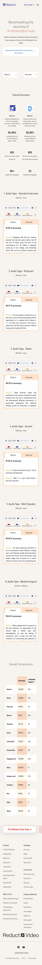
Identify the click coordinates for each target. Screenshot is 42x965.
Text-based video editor (9, 876)
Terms (23, 958)
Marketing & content (10, 914)
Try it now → (29, 4)
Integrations (7, 854)
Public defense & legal (10, 899)
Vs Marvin (27, 916)
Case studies (28, 858)
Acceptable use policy (12, 958)
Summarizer (7, 883)
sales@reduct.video (21, 953)
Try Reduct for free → (20, 829)
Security (26, 883)
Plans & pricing (29, 874)
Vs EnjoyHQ (27, 920)
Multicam (6, 858)
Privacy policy (32, 958)
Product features (9, 850)
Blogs (25, 854)
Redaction (6, 862)
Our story (27, 850)
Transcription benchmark (28, 925)
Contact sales (28, 887)
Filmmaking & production (7, 908)
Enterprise (27, 878)
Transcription (7, 871)
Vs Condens (28, 911)
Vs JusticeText (28, 899)
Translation (7, 867)
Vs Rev (26, 903)
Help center (7, 887)
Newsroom (27, 862)
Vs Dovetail (27, 907)
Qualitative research (10, 903)
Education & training (10, 919)
